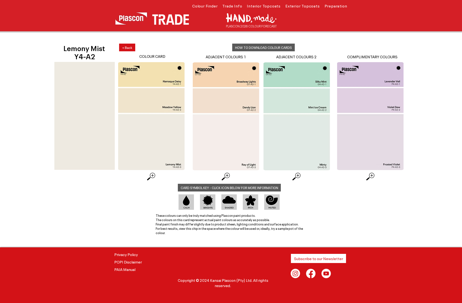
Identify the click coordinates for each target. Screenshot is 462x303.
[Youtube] (326, 273)
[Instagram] (295, 273)
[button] (205, 5)
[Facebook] (310, 273)
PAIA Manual (124, 269)
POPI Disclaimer (128, 261)
